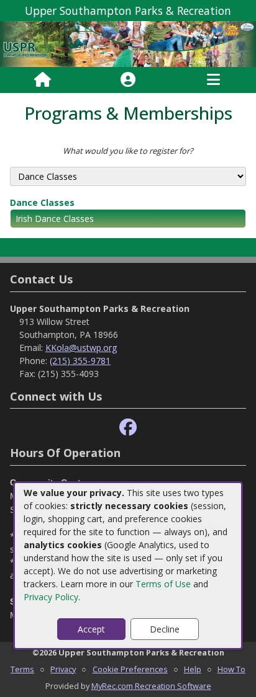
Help (192, 669)
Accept (91, 629)
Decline (165, 629)
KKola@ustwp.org (81, 347)
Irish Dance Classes (55, 218)
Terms (22, 669)
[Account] (128, 80)
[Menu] (213, 80)
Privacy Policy (51, 597)
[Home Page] (42, 80)
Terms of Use (163, 584)
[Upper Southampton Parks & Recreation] (128, 43)
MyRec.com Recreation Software (151, 685)
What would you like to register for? (128, 150)
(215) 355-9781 (80, 360)
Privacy (63, 669)
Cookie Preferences (130, 669)
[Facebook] (128, 428)
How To (231, 669)
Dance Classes (42, 202)
